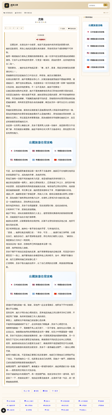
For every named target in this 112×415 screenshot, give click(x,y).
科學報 (30, 410)
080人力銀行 (29, 401)
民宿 (47, 410)
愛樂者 (102, 405)
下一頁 (54, 391)
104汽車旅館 (84, 401)
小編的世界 (11, 405)
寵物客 (102, 401)
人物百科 (11, 410)
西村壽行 (19, 13)
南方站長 (65, 405)
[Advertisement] (95, 91)
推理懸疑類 (9, 13)
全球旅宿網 (66, 401)
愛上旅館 (66, 410)
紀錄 (63, 28)
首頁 (37, 391)
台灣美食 (29, 405)
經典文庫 (47, 405)
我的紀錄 (73, 28)
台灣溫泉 (84, 405)
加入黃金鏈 (11, 401)
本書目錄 (29, 13)
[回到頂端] (3, 410)
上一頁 (27, 391)
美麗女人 (83, 410)
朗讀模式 (41, 39)
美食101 (48, 401)
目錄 (46, 391)
